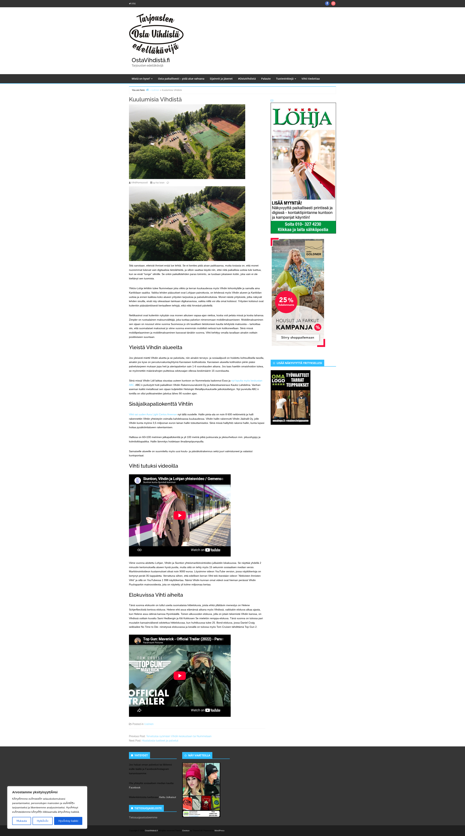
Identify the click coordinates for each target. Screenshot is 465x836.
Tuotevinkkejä (285, 78)
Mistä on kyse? (141, 78)
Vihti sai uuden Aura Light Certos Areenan (153, 414)
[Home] (147, 89)
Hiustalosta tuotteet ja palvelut (160, 740)
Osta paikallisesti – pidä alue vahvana (181, 78)
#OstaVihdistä (247, 78)
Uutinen (148, 724)
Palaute (266, 78)
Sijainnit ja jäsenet (221, 78)
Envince (185, 830)
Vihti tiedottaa (311, 78)
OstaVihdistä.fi (151, 60)
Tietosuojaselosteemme (143, 817)
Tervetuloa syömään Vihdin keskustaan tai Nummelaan (178, 736)
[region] (47, 807)
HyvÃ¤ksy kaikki (68, 820)
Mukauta (22, 820)
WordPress (220, 830)
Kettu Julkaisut (167, 797)
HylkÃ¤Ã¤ (42, 820)
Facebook (134, 787)
